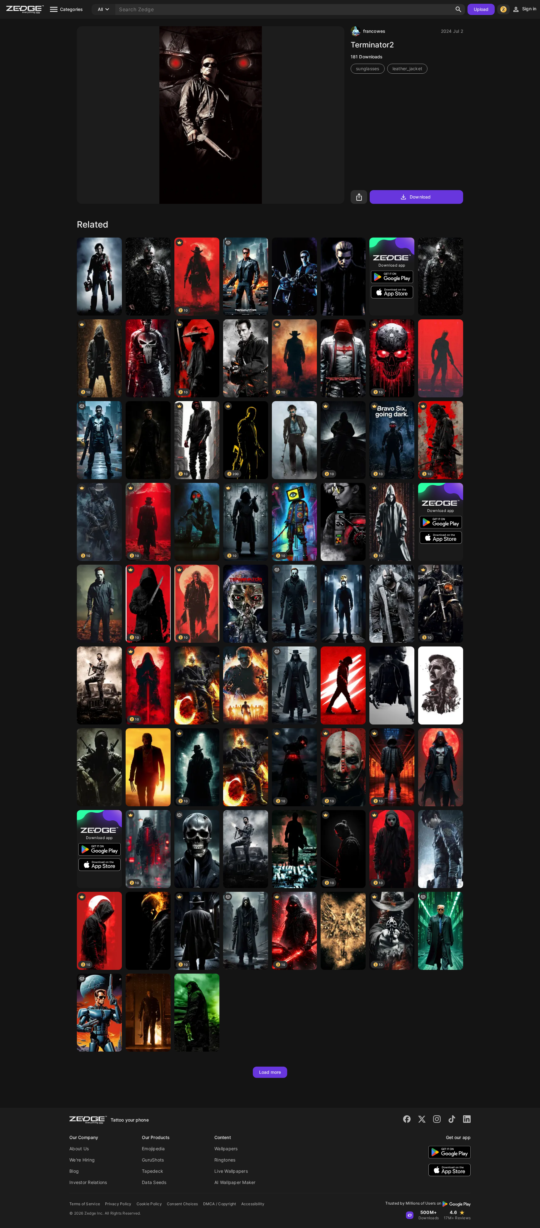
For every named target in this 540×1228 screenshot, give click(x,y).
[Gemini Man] (391, 685)
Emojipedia (153, 1148)
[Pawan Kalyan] (343, 685)
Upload (481, 9)
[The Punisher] (440, 767)
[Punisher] (148, 358)
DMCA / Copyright (219, 1203)
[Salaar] (245, 849)
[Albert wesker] (343, 277)
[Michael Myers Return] (343, 604)
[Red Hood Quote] (343, 358)
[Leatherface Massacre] (99, 277)
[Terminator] (245, 604)
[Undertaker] (294, 685)
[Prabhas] (99, 685)
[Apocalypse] (196, 1013)
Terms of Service (84, 1203)
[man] (148, 277)
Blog (74, 1171)
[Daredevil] (440, 358)
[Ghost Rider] (148, 931)
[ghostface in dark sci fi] (245, 931)
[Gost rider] (245, 767)
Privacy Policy (118, 1203)
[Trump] (440, 931)
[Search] (458, 9)
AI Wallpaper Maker (235, 1182)
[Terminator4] (294, 277)
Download (420, 196)
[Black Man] (294, 849)
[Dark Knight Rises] (391, 604)
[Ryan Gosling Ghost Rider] (148, 440)
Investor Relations (88, 1182)
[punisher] (99, 440)
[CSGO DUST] (343, 931)
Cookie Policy (149, 1203)
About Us (79, 1148)
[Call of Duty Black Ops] (99, 767)
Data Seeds (154, 1182)
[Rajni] (294, 440)
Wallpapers (226, 1148)
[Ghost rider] (196, 685)
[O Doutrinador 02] (196, 522)
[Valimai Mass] (245, 685)
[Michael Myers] (99, 604)
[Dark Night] (440, 277)
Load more (270, 1072)
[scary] (196, 849)
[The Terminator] (245, 277)
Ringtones (224, 1159)
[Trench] (245, 358)
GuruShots (153, 1159)
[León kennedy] (440, 849)
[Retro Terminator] (99, 1013)
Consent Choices (182, 1203)
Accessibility (252, 1203)
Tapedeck (152, 1171)
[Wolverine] (148, 767)
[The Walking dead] (440, 685)
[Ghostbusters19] (343, 522)
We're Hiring (82, 1159)
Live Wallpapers (231, 1171)
